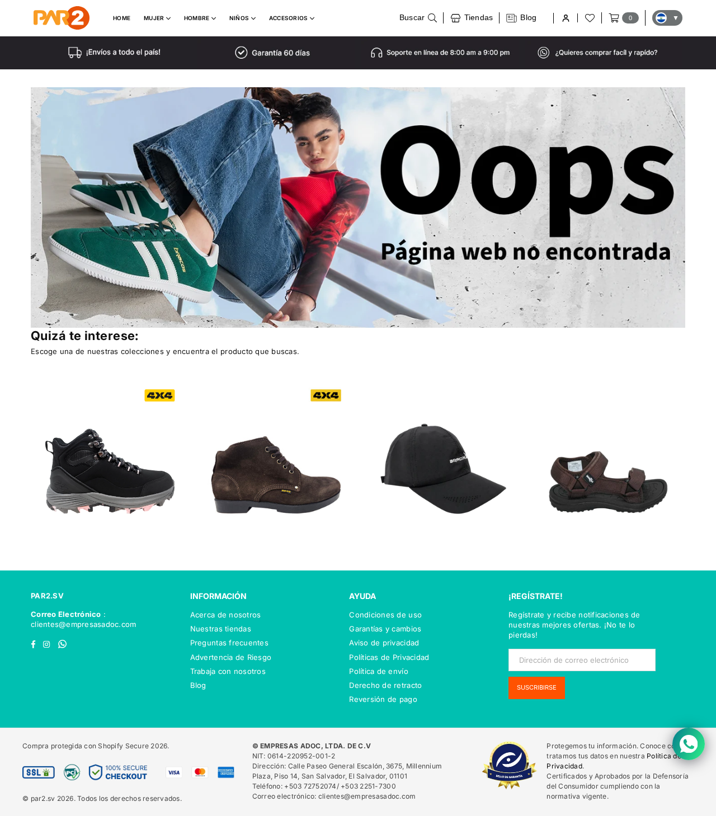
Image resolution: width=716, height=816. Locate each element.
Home (121, 18)
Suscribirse (537, 687)
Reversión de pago (383, 699)
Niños (240, 18)
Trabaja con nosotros (228, 671)
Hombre (197, 18)
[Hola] (565, 18)
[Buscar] (418, 17)
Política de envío (378, 671)
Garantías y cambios (385, 628)
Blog (198, 685)
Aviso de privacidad (384, 642)
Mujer (155, 18)
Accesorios (289, 18)
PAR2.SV (47, 595)
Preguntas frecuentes (229, 642)
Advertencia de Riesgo (230, 657)
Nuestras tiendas (220, 628)
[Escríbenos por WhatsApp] (688, 744)
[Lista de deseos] (589, 17)
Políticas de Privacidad (389, 657)
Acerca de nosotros (225, 614)
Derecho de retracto (385, 685)
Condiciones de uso (385, 614)
